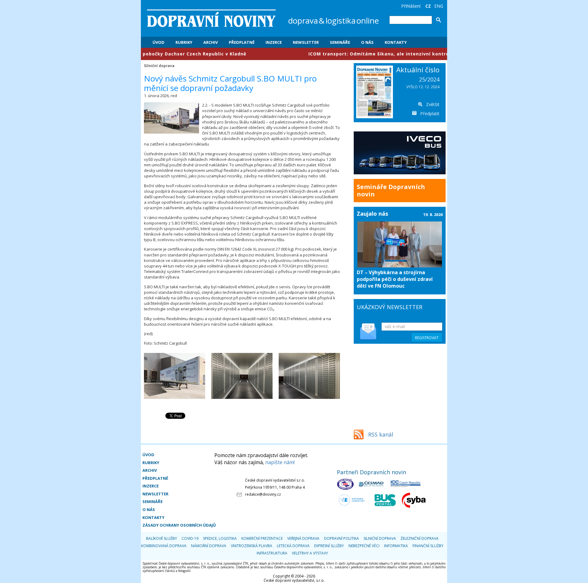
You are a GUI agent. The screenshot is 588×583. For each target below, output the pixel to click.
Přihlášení (410, 6)
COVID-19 (190, 538)
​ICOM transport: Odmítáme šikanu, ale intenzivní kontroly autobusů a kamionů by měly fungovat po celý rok (419, 54)
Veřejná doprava (303, 538)
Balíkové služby (161, 538)
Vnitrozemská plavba (251, 545)
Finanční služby (428, 545)
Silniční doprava (159, 65)
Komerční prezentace (262, 538)
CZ (428, 6)
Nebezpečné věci (364, 545)
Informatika (396, 545)
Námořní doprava (208, 545)
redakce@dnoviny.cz (263, 494)
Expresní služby (329, 545)
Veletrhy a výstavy (310, 553)
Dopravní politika (341, 538)
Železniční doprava (420, 538)
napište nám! (280, 462)
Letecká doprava (293, 545)
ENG (438, 6)
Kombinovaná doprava (164, 545)
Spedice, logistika (220, 538)
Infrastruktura (272, 553)
